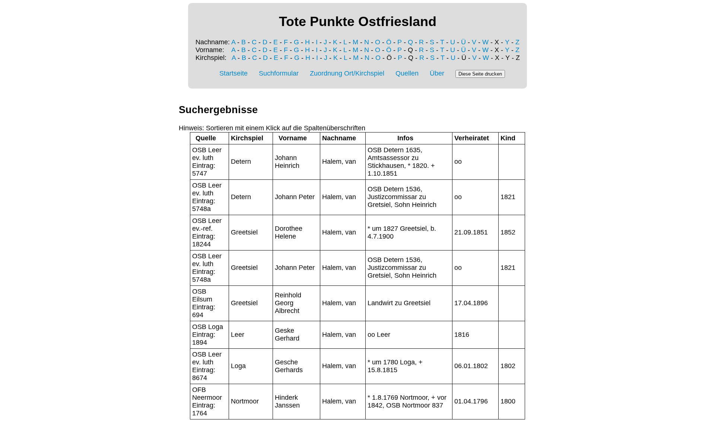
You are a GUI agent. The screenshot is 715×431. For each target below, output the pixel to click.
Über (437, 73)
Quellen (407, 73)
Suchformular (279, 73)
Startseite (233, 73)
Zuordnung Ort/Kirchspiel (347, 73)
